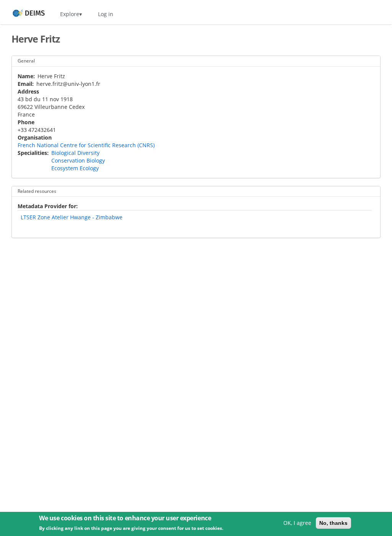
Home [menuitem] (21, 14)
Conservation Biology (78, 160)
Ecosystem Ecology (75, 168)
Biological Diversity (75, 152)
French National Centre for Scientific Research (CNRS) (86, 145)
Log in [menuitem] (105, 14)
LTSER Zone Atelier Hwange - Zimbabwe (71, 217)
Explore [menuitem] (69, 14)
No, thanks (333, 523)
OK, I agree (297, 522)
